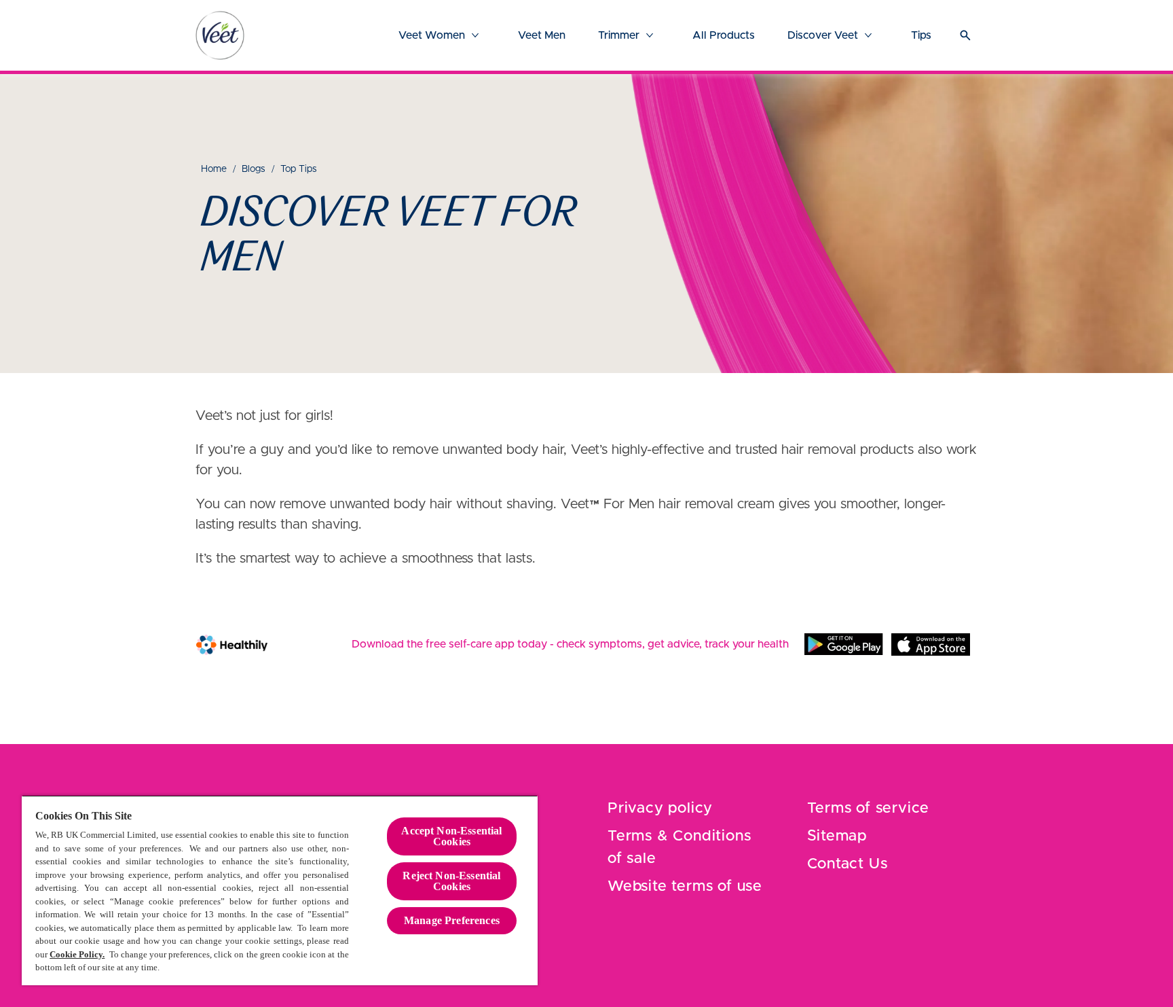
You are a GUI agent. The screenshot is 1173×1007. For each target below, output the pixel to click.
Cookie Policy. (77, 954)
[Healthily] (232, 644)
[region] (280, 890)
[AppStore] (931, 644)
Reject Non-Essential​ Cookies (451, 881)
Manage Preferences (452, 920)
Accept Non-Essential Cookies (451, 836)
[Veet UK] (220, 35)
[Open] (965, 35)
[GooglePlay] (844, 644)
